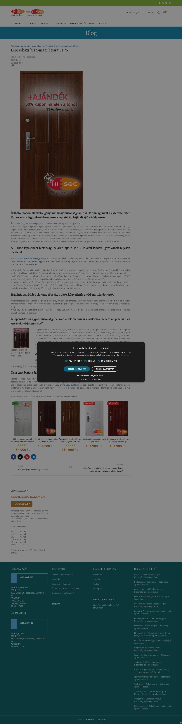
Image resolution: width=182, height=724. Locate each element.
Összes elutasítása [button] (105, 369)
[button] (91, 375)
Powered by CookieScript (91, 379)
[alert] (91, 362)
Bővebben (125, 355)
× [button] (142, 345)
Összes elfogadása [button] (77, 369)
